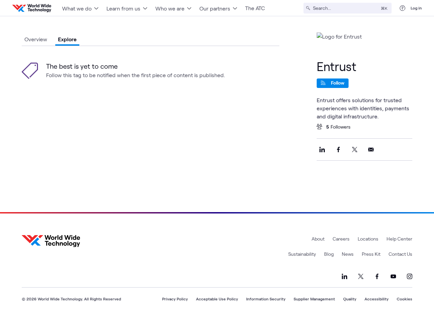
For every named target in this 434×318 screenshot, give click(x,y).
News (348, 254)
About (318, 239)
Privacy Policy (175, 298)
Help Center (399, 239)
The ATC (255, 8)
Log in (416, 7)
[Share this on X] (354, 149)
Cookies (404, 298)
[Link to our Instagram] (409, 276)
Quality (349, 298)
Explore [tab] (67, 39)
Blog (329, 254)
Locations (368, 239)
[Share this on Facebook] (338, 149)
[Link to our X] (360, 276)
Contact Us (400, 254)
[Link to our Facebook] (377, 276)
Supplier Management (314, 298)
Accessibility (376, 298)
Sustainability (302, 254)
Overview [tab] (35, 39)
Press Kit (371, 254)
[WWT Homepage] (31, 8)
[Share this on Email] (371, 149)
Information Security (265, 298)
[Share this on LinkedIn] (322, 149)
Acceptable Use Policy (217, 298)
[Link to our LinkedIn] (344, 276)
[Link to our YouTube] (393, 276)
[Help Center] (402, 8)
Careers (341, 239)
